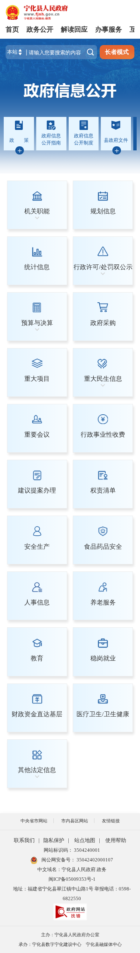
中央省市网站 (34, 820)
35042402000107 (94, 860)
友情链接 (111, 820)
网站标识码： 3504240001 (72, 850)
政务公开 (40, 29)
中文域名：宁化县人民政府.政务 (71, 869)
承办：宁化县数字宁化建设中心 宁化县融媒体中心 (70, 944)
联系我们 (24, 840)
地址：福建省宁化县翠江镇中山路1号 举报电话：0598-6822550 (72, 893)
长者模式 (117, 52)
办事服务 (108, 29)
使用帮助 (115, 840)
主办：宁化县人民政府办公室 (70, 934)
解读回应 (74, 29)
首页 (12, 29)
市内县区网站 (74, 820)
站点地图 (84, 840)
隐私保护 (53, 840)
